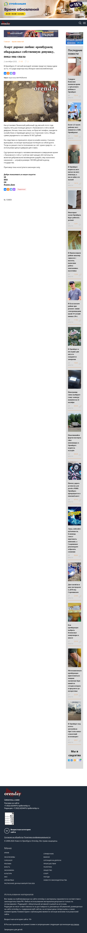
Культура (8, 873)
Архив (6, 853)
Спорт (46, 873)
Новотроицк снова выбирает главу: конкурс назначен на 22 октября (74, 397)
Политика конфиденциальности (37, 837)
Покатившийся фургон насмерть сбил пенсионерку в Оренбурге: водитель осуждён (74, 443)
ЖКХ (5, 877)
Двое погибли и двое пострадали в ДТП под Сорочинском (74, 588)
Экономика (9, 870)
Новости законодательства (55, 880)
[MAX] (14, 73)
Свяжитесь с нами (12, 800)
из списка (75, 924)
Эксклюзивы (9, 857)
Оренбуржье (9, 880)
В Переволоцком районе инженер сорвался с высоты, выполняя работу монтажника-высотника (74, 262)
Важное (47, 857)
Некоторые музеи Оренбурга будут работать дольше (74, 216)
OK (5, 182)
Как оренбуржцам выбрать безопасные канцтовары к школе (73, 631)
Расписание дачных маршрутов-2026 (19, 883)
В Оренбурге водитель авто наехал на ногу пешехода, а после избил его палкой (74, 173)
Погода (47, 877)
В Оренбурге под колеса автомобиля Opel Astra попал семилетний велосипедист (74, 730)
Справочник (49, 854)
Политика (48, 867)
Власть (7, 867)
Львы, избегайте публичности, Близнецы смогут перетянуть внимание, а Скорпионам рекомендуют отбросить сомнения (74, 540)
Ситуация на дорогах (52, 860)
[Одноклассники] (8, 73)
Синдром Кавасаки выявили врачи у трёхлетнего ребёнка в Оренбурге (74, 85)
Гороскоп (8, 860)
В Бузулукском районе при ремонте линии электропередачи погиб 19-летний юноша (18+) (74, 309)
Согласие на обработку (14, 837)
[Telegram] (11, 73)
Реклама (7, 864)
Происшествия (50, 864)
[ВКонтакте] (5, 73)
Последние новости (75, 51)
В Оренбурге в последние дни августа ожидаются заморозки (73, 354)
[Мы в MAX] (80, 760)
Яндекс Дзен (9, 185)
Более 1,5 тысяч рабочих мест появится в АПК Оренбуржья (74, 128)
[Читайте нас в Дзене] (78, 760)
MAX (6, 179)
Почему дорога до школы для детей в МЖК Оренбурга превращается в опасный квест (74, 489)
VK (5, 177)
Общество (48, 870)
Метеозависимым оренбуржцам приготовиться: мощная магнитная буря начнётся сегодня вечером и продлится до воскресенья (75, 680)
